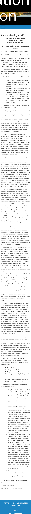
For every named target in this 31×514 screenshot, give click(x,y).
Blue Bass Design (18, 513)
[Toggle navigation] (3, 27)
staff (10, 513)
